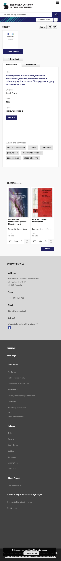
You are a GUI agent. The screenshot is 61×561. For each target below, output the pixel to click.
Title (10, 433)
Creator (11, 439)
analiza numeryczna (16, 147)
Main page (11, 356)
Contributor (13, 445)
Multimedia (13, 390)
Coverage (12, 457)
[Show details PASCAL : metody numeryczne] (50, 241)
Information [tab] (31, 65)
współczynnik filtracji (32, 153)
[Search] (56, 14)
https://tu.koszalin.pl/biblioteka (21, 324)
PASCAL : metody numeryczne (39, 220)
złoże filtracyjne (31, 158)
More (47, 249)
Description (13, 463)
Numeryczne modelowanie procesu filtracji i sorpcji (17, 221)
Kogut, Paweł (11, 93)
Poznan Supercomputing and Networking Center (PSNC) (30, 556)
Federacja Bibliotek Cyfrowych (20, 502)
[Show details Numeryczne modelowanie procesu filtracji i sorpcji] (27, 241)
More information (40, 550)
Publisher (12, 469)
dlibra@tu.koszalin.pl (17, 311)
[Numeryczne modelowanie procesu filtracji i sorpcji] (18, 202)
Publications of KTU (16, 378)
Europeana (12, 508)
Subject (11, 451)
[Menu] (57, 2)
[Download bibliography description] (16, 241)
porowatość (12, 153)
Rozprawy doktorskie (17, 407)
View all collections (16, 417)
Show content (13, 51)
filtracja (33, 147)
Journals (12, 402)
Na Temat (12, 372)
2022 (8, 102)
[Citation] (55, 27)
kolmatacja (46, 147)
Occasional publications (18, 384)
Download (14, 59)
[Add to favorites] (50, 27)
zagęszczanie (13, 158)
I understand (31, 553)
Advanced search (44, 19)
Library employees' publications (21, 396)
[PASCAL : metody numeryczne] (42, 202)
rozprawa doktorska (14, 111)
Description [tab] (11, 65)
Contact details (14, 485)
